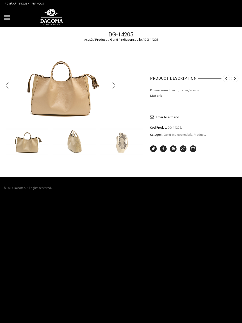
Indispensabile (131, 39)
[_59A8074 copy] (27, 141)
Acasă (88, 39)
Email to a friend (167, 117)
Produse (101, 39)
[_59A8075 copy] (74, 141)
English (23, 3)
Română (10, 3)
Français (38, 3)
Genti (114, 39)
